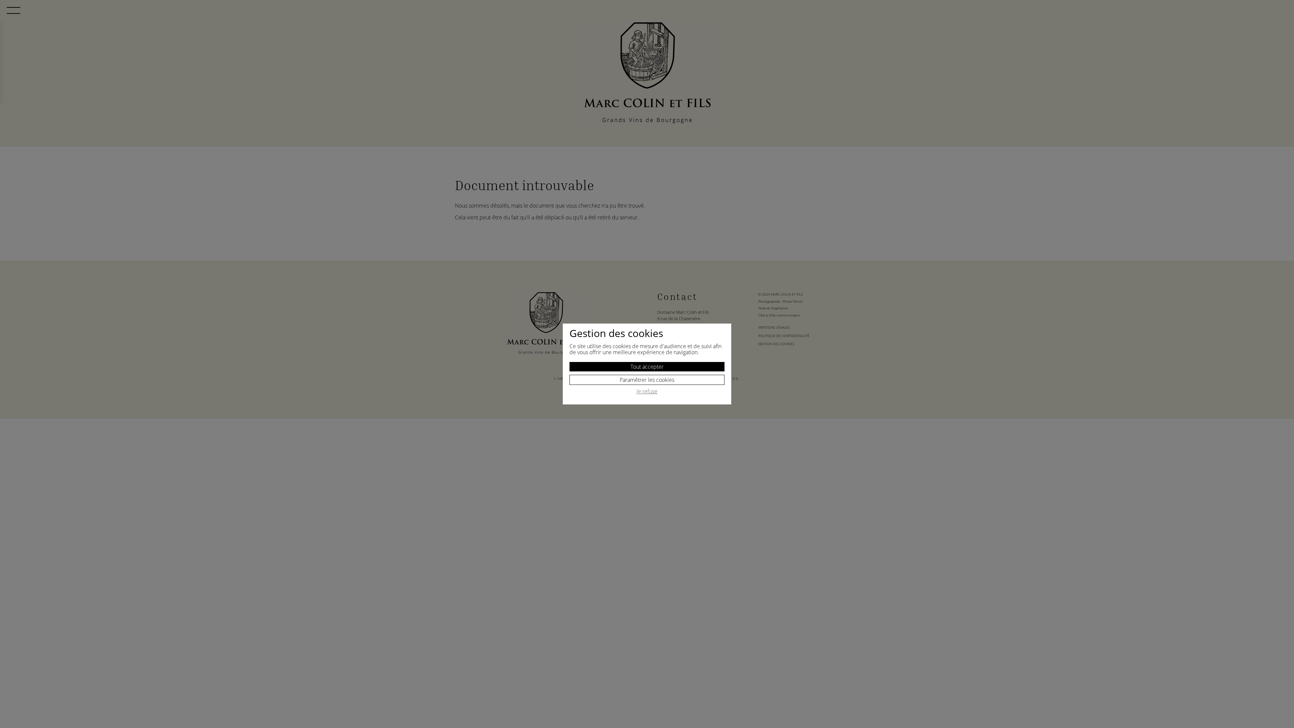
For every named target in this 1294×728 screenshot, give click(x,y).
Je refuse (647, 391)
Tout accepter (647, 366)
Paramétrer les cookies (647, 380)
